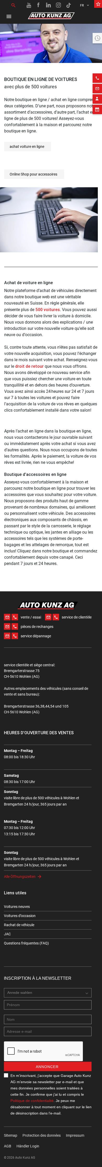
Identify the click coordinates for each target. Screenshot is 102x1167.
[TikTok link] (68, 5)
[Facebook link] (38, 5)
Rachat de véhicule (19, 925)
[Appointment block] (97, 109)
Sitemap (10, 1135)
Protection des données (41, 1135)
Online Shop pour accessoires (33, 174)
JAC (7, 934)
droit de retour (29, 366)
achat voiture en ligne (27, 146)
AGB (7, 1146)
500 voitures (47, 309)
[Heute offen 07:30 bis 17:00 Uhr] (97, 38)
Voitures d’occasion (20, 916)
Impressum (75, 1135)
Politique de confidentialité (32, 1101)
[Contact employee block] (97, 99)
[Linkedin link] (48, 5)
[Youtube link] (28, 5)
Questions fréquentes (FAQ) (26, 943)
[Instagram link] (58, 5)
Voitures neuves (17, 907)
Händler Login (27, 1146)
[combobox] (48, 992)
